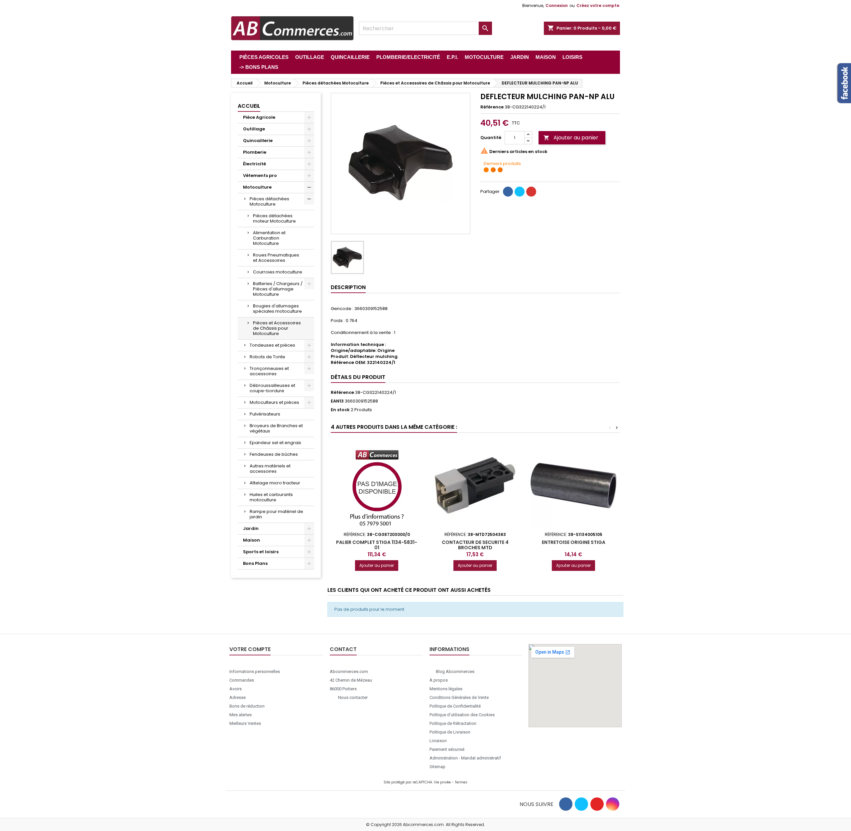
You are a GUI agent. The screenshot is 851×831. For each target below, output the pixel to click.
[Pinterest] (531, 192)
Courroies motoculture (277, 272)
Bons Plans (255, 563)
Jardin (251, 528)
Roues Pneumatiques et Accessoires (276, 257)
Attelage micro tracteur (275, 483)
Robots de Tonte (267, 357)
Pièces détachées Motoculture (269, 201)
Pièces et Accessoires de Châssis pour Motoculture (277, 328)
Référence (492, 107)
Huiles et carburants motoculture (271, 497)
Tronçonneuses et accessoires (269, 371)
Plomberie (254, 152)
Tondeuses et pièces (272, 345)
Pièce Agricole (259, 117)
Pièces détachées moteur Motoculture (274, 218)
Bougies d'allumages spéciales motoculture (277, 308)
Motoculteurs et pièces (274, 402)
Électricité (254, 164)
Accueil (249, 106)
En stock (340, 410)
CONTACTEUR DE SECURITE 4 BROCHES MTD (475, 545)
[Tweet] (520, 192)
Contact (343, 649)
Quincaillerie (258, 140)
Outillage (254, 129)
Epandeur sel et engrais (275, 442)
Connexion (557, 5)
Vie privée (442, 782)
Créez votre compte (597, 5)
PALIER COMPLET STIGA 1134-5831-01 (376, 545)
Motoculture (257, 187)
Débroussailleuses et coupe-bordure (272, 388)
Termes (461, 782)
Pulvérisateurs (265, 414)
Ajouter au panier (571, 137)
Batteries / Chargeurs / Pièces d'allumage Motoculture (278, 288)
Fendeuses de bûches (274, 454)
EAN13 (337, 401)
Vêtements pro (260, 175)
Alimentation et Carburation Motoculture (269, 238)
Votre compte (250, 649)
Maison (251, 540)
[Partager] (508, 192)
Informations (449, 649)
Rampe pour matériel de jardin (276, 514)
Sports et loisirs (261, 552)
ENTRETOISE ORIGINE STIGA (573, 542)
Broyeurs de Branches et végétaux (276, 428)
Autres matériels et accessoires (270, 468)
